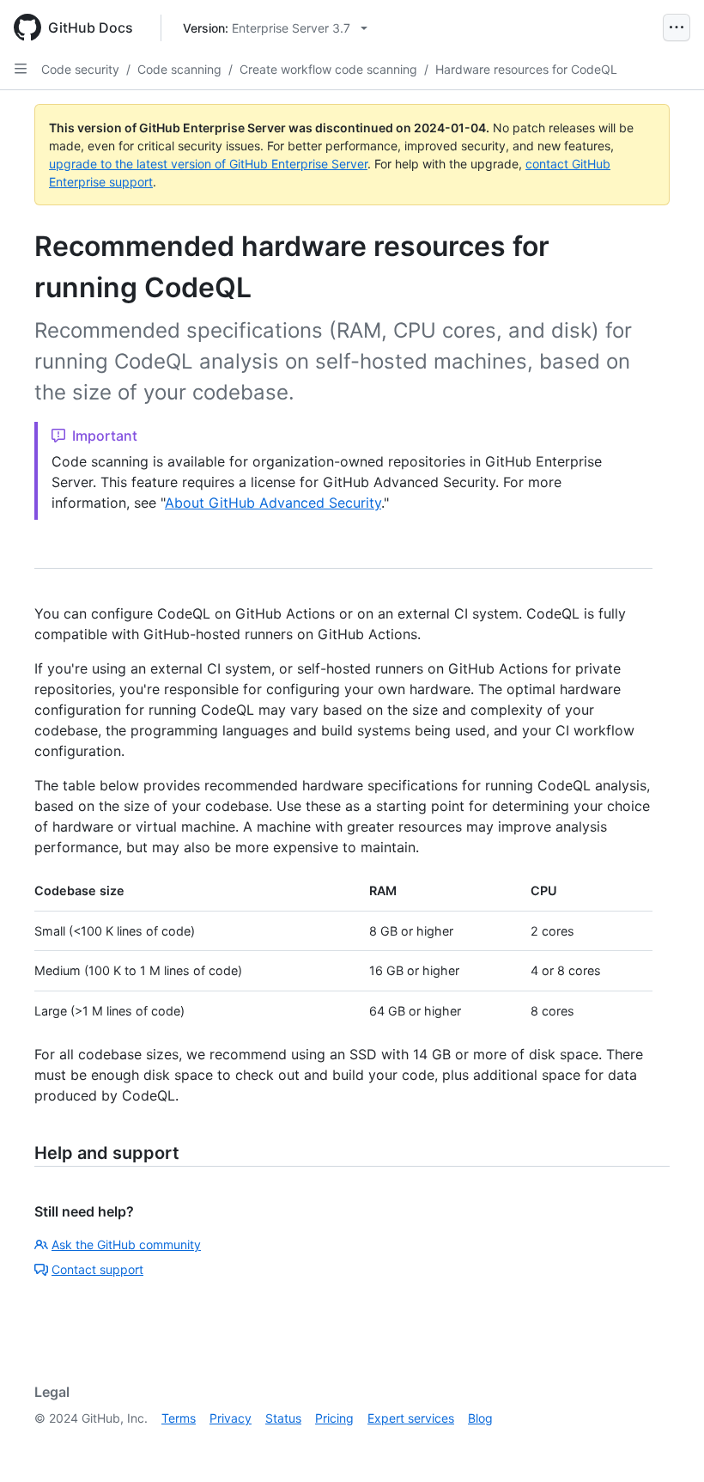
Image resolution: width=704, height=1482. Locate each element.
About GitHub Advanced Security (273, 502)
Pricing (334, 1418)
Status (283, 1418)
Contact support (97, 1269)
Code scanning (179, 69)
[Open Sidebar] (20, 68)
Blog (480, 1418)
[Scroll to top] (666, 1444)
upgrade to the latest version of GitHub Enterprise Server (208, 163)
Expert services (410, 1418)
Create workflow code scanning (328, 69)
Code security (80, 69)
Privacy (230, 1418)
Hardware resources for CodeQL (526, 69)
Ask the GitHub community (126, 1244)
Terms (178, 1418)
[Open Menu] (676, 27)
